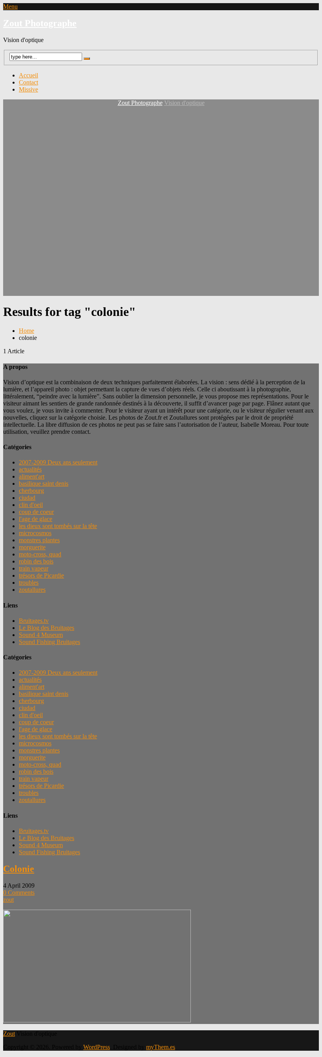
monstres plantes (39, 540)
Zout (9, 1033)
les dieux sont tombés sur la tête (58, 526)
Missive (28, 89)
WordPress (96, 1047)
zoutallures (32, 589)
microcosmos (35, 533)
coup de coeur (36, 511)
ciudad (27, 497)
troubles (28, 582)
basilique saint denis (43, 483)
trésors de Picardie (41, 575)
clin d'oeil (31, 504)
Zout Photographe (40, 23)
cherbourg (31, 490)
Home (26, 330)
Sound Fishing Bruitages (49, 642)
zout (8, 899)
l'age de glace (35, 519)
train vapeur (33, 568)
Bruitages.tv (34, 620)
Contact (28, 82)
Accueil (28, 75)
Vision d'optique (184, 102)
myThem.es (160, 1047)
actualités (30, 469)
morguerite (32, 547)
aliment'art (31, 476)
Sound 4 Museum (41, 634)
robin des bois (36, 561)
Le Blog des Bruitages (46, 627)
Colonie (18, 869)
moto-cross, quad (40, 554)
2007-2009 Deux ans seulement (58, 462)
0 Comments (19, 892)
